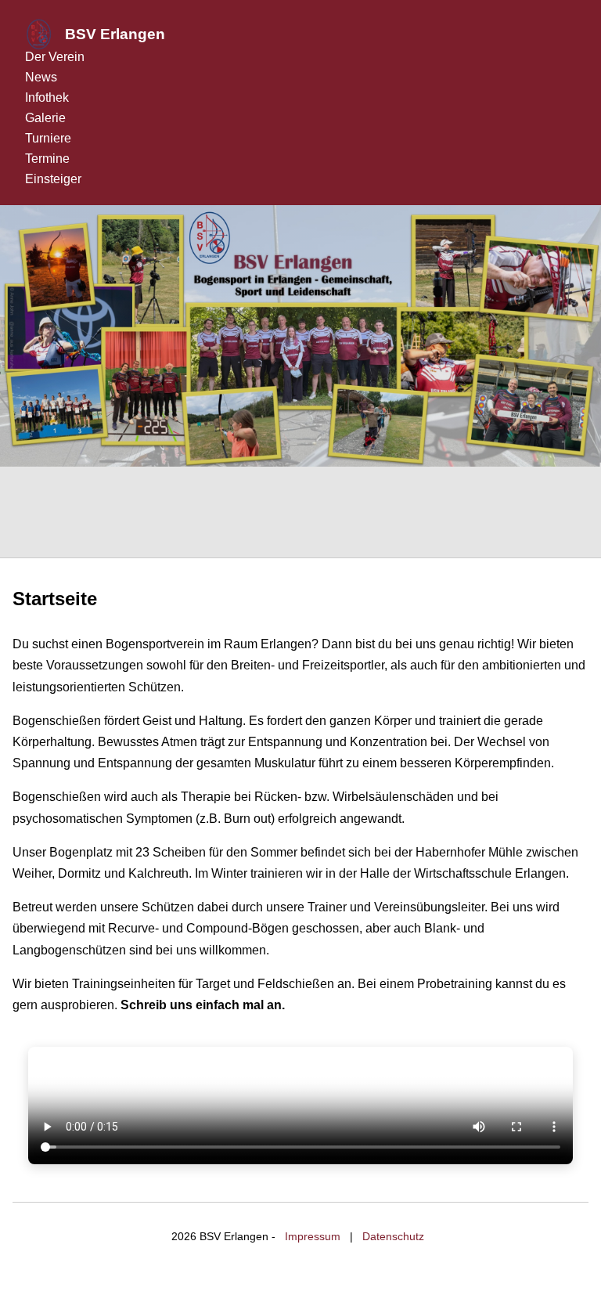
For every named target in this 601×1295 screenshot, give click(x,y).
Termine (47, 158)
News (41, 77)
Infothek (47, 97)
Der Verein (55, 56)
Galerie (45, 117)
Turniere (48, 138)
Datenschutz (393, 1236)
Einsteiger (53, 179)
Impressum (312, 1236)
